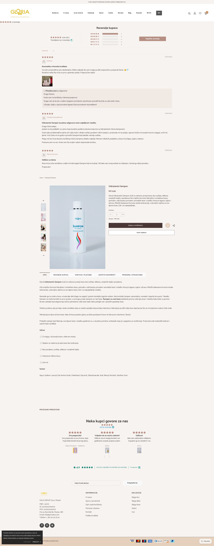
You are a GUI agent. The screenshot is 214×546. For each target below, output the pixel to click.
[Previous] (43, 200)
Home (41, 178)
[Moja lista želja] (200, 13)
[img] (47, 57)
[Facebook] (42, 525)
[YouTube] (52, 525)
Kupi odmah (141, 233)
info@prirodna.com (121, 2)
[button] (6, 22)
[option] (77, 227)
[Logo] (20, 13)
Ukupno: (111, 219)
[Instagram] (47, 525)
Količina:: (111, 210)
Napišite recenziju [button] (153, 38)
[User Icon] (195, 13)
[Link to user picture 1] (47, 81)
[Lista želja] (167, 225)
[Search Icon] (189, 13)
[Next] (43, 255)
